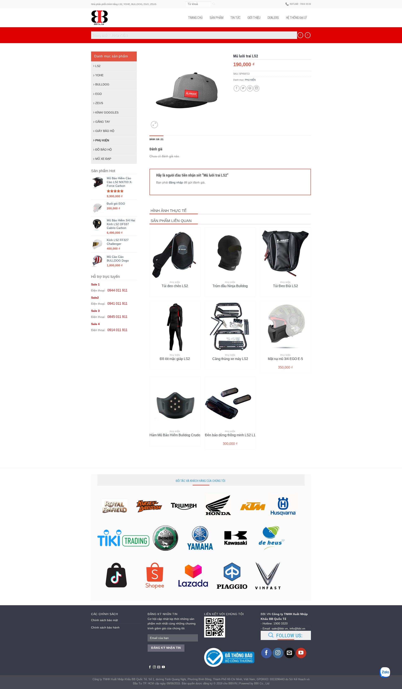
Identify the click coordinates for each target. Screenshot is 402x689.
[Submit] (213, 4)
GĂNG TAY (102, 121)
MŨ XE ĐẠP (103, 158)
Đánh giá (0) (156, 139)
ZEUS (99, 103)
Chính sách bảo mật (104, 620)
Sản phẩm (216, 18)
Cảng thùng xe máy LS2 (230, 359)
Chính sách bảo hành (105, 627)
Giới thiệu (253, 18)
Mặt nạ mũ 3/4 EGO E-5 (285, 359)
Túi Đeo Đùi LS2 (285, 286)
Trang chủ (195, 18)
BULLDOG (102, 84)
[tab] (156, 139)
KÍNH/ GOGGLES (107, 112)
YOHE (99, 75)
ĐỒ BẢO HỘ (103, 149)
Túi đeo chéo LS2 (175, 286)
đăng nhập (176, 182)
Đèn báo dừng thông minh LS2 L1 (230, 435)
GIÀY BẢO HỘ (104, 131)
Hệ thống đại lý (296, 18)
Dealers (273, 18)
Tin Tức (235, 18)
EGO (98, 93)
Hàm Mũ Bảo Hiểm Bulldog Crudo (174, 435)
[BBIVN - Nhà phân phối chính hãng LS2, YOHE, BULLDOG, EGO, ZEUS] (101, 17)
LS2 (97, 66)
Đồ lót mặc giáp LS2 (175, 359)
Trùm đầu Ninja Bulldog (230, 286)
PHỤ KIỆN (120, 35)
